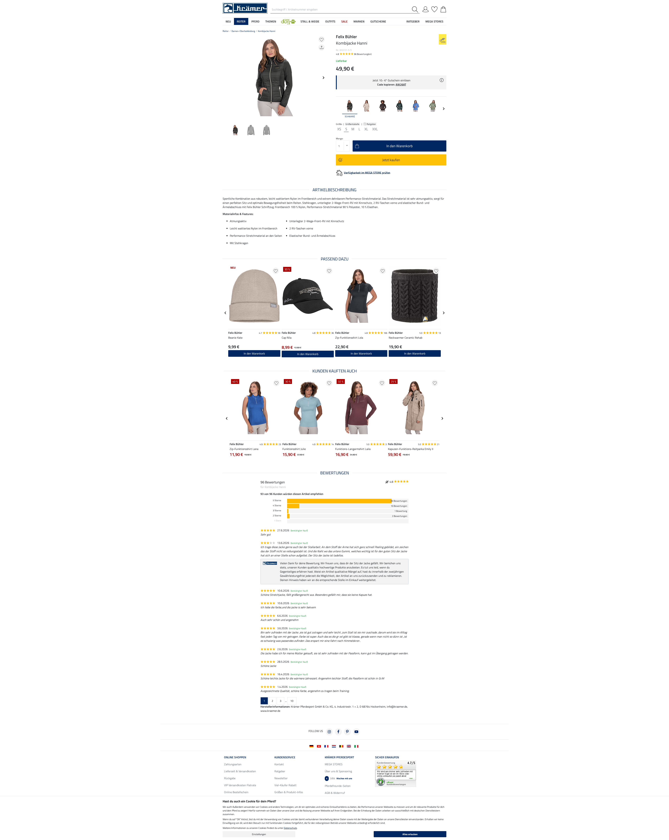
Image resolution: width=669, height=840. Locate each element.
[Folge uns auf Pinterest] (347, 731)
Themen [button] (270, 21)
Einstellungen (259, 834)
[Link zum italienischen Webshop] (357, 746)
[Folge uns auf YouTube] (356, 731)
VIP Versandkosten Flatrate (240, 785)
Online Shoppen (235, 757)
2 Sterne (277, 515)
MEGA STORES (434, 21)
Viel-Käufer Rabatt (285, 785)
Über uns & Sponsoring (338, 771)
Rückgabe (230, 778)
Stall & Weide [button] (310, 21)
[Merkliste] (434, 9)
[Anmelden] (425, 9)
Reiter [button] (241, 21)
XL (366, 129)
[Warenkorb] (443, 9)
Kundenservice (284, 757)
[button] (288, 21)
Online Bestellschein (236, 792)
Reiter (226, 31)
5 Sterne (277, 500)
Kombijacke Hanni (266, 31)
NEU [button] (228, 21)
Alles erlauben (410, 834)
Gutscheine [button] (378, 21)
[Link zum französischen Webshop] (327, 746)
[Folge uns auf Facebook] (338, 731)
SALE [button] (344, 21)
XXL (375, 129)
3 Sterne (277, 510)
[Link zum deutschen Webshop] (312, 746)
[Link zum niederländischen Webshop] (334, 746)
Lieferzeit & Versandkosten (240, 771)
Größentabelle (352, 124)
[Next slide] (323, 78)
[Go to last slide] (225, 313)
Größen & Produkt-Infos (288, 792)
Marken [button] (358, 21)
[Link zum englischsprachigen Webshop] (349, 746)
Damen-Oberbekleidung (243, 31)
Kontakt (279, 764)
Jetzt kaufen (391, 160)
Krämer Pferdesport (339, 757)
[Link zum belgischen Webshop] (342, 746)
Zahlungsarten (232, 764)
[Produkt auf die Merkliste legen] (321, 39)
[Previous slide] (225, 78)
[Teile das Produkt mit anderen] (321, 47)
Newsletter (281, 778)
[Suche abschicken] (416, 9)
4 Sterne (277, 505)
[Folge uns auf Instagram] (329, 731)
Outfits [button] (330, 21)
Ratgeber (371, 124)
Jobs (339, 778)
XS (339, 129)
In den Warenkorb (361, 353)
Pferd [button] (255, 21)
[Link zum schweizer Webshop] (319, 746)
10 (291, 701)
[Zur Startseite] (245, 8)
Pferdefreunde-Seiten (338, 786)
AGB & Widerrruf (335, 793)
